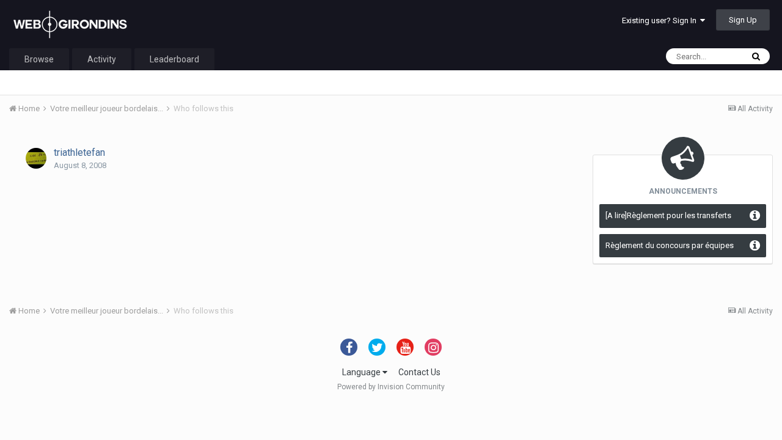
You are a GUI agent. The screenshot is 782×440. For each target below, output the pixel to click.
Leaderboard (174, 59)
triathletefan (79, 152)
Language (362, 372)
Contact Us (419, 372)
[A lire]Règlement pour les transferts (668, 215)
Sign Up (743, 19)
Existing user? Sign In (661, 20)
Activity (101, 59)
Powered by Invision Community (391, 387)
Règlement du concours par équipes (669, 245)
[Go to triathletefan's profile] (36, 158)
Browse (39, 59)
